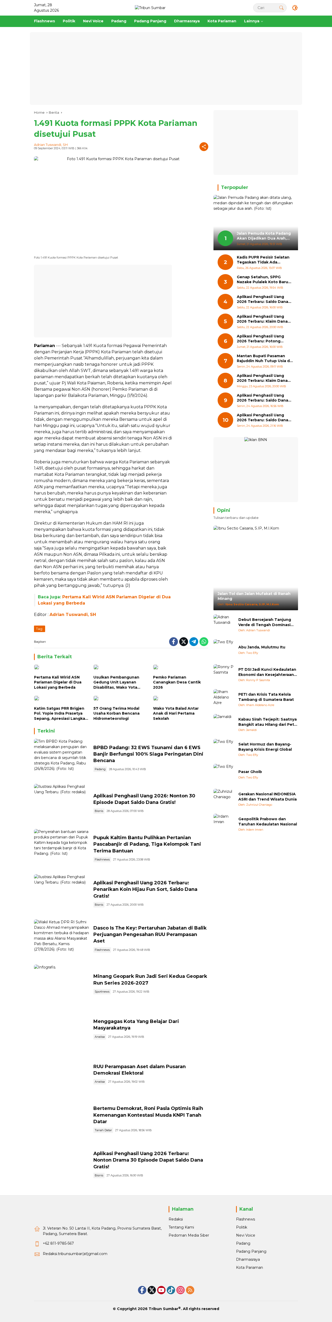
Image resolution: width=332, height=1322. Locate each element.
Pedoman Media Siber (189, 1235)
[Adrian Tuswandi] (223, 624)
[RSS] (190, 1290)
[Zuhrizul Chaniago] (223, 799)
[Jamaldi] (223, 724)
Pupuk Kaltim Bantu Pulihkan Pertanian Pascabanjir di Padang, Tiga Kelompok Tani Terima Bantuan (147, 844)
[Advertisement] (166, 68)
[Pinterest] (161, 1290)
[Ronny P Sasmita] (223, 674)
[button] (281, 7)
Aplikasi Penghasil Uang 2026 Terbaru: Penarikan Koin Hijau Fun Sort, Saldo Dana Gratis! (145, 889)
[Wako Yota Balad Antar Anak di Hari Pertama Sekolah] (180, 699)
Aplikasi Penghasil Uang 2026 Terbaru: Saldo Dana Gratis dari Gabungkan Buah (264, 398)
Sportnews (102, 991)
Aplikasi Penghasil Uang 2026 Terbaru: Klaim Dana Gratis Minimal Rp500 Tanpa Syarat (264, 378)
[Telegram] (193, 641)
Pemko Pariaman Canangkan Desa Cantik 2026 (177, 682)
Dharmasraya (248, 1259)
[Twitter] (183, 641)
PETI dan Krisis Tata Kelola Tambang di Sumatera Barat (266, 697)
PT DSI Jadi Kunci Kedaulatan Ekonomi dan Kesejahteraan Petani (267, 672)
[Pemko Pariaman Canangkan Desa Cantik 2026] (180, 668)
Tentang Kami (181, 1227)
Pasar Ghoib (250, 771)
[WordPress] (171, 1290)
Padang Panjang (251, 1251)
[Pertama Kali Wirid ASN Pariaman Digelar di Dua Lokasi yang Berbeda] (61, 668)
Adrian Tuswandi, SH (51, 145)
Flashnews (102, 859)
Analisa (100, 1037)
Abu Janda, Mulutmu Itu (261, 647)
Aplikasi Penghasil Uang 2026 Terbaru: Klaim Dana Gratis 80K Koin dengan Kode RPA (262, 319)
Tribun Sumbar (163, 1308)
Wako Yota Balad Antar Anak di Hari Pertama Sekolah (176, 713)
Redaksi (176, 1219)
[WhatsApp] (203, 641)
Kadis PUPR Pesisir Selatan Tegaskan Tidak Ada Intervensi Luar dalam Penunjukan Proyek (263, 260)
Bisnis (99, 811)
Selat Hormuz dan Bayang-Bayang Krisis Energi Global (265, 747)
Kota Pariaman (249, 1267)
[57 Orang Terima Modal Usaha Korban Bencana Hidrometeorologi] (121, 699)
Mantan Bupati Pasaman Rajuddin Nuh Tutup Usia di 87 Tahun (264, 359)
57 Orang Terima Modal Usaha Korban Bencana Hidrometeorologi (116, 713)
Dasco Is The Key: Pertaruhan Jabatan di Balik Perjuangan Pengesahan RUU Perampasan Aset (150, 934)
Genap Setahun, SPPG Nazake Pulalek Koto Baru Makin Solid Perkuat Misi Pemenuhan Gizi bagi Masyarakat (262, 280)
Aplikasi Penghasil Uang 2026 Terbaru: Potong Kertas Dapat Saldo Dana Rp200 (262, 339)
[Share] (203, 146)
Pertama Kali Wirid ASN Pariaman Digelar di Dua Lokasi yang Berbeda (57, 682)
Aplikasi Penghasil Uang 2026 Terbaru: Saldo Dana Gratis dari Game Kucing (262, 299)
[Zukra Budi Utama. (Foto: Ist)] (61, 1030)
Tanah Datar (103, 1130)
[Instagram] (180, 1290)
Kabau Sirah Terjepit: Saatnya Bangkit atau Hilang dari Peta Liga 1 (267, 722)
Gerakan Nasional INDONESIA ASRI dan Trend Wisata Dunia (267, 797)
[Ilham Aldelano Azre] (223, 699)
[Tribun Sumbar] (150, 7)
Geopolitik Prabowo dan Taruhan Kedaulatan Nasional (267, 821)
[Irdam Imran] (223, 824)
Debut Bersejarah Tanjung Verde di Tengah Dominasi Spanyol (264, 622)
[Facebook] (173, 641)
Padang (100, 769)
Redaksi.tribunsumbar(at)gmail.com (75, 1253)
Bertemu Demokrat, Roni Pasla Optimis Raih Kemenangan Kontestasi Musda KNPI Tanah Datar (148, 1115)
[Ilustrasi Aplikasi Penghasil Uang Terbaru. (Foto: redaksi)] (61, 804)
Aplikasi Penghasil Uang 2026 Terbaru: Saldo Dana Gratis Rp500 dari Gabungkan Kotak (262, 418)
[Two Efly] (223, 649)
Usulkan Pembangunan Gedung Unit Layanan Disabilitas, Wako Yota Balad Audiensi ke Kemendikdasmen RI (116, 682)
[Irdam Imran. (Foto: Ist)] (61, 1075)
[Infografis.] (61, 985)
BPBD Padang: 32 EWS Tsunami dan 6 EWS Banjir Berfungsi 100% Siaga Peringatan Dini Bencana (148, 754)
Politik (241, 1227)
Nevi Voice (245, 1235)
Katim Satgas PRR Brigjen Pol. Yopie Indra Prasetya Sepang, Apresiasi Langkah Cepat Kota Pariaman (61, 713)
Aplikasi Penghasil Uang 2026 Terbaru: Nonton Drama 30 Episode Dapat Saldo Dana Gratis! (148, 1160)
